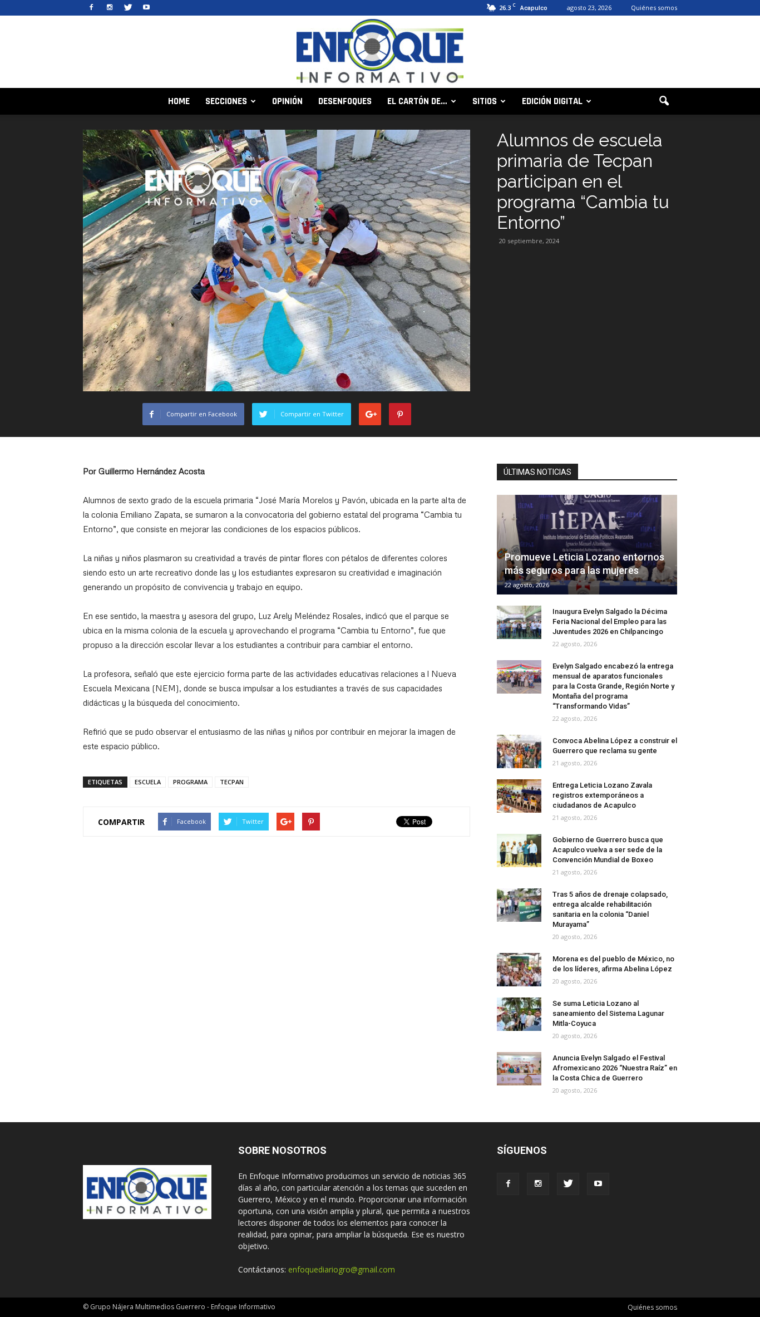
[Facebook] (91, 8)
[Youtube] (146, 8)
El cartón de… (417, 101)
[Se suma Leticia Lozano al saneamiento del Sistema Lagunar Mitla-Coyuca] (519, 1014)
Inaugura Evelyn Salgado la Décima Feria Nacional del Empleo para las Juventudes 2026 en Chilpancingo (609, 621)
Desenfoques (345, 101)
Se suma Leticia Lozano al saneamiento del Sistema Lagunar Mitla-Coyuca (608, 1013)
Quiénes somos (654, 7)
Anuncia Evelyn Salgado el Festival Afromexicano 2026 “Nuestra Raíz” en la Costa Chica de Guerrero (614, 1068)
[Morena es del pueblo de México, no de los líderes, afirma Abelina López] (519, 969)
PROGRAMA (190, 782)
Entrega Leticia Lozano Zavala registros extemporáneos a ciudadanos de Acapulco (602, 795)
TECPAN (232, 782)
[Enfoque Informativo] (380, 52)
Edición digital (552, 101)
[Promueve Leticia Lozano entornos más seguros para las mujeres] (587, 544)
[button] (663, 101)
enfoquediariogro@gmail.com (341, 1269)
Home (179, 101)
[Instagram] (109, 8)
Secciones (226, 101)
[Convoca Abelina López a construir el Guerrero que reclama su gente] (519, 751)
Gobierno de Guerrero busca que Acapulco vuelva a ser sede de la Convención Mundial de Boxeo (607, 850)
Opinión (287, 101)
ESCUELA (148, 782)
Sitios (484, 101)
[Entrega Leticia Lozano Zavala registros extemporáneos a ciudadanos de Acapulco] (519, 796)
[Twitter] (128, 8)
